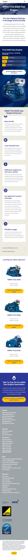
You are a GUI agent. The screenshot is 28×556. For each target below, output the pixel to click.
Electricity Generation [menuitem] (8, 416)
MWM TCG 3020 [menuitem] (6, 448)
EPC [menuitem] (3, 456)
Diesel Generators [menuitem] (7, 434)
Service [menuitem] (5, 429)
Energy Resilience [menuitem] (7, 418)
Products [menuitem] (5, 437)
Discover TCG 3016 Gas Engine (14, 291)
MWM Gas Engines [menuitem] (7, 431)
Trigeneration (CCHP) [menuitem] (8, 423)
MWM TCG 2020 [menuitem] (6, 450)
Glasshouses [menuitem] (5, 485)
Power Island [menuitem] (5, 469)
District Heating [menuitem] (6, 481)
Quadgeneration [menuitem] (6, 421)
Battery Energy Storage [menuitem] (9, 412)
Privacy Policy (17, 549)
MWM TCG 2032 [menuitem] (6, 452)
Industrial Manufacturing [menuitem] (9, 488)
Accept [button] (14, 553)
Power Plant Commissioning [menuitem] (10, 462)
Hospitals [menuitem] (5, 487)
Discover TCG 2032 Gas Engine (14, 362)
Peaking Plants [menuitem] (6, 490)
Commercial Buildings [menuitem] (8, 478)
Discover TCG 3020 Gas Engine (14, 326)
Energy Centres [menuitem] (6, 466)
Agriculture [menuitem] (5, 476)
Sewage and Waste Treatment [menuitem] (10, 492)
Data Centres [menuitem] (6, 479)
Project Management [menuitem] (8, 460)
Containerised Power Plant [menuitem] (9, 464)
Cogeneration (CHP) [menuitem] (7, 414)
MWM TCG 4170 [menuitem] (6, 445)
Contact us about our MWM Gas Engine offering (14, 399)
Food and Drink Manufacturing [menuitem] (10, 483)
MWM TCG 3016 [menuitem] (6, 446)
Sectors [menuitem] (5, 474)
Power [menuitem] (4, 410)
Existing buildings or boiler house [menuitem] (11, 467)
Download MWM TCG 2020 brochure (14, 72)
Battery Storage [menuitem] (6, 439)
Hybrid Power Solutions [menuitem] (8, 419)
